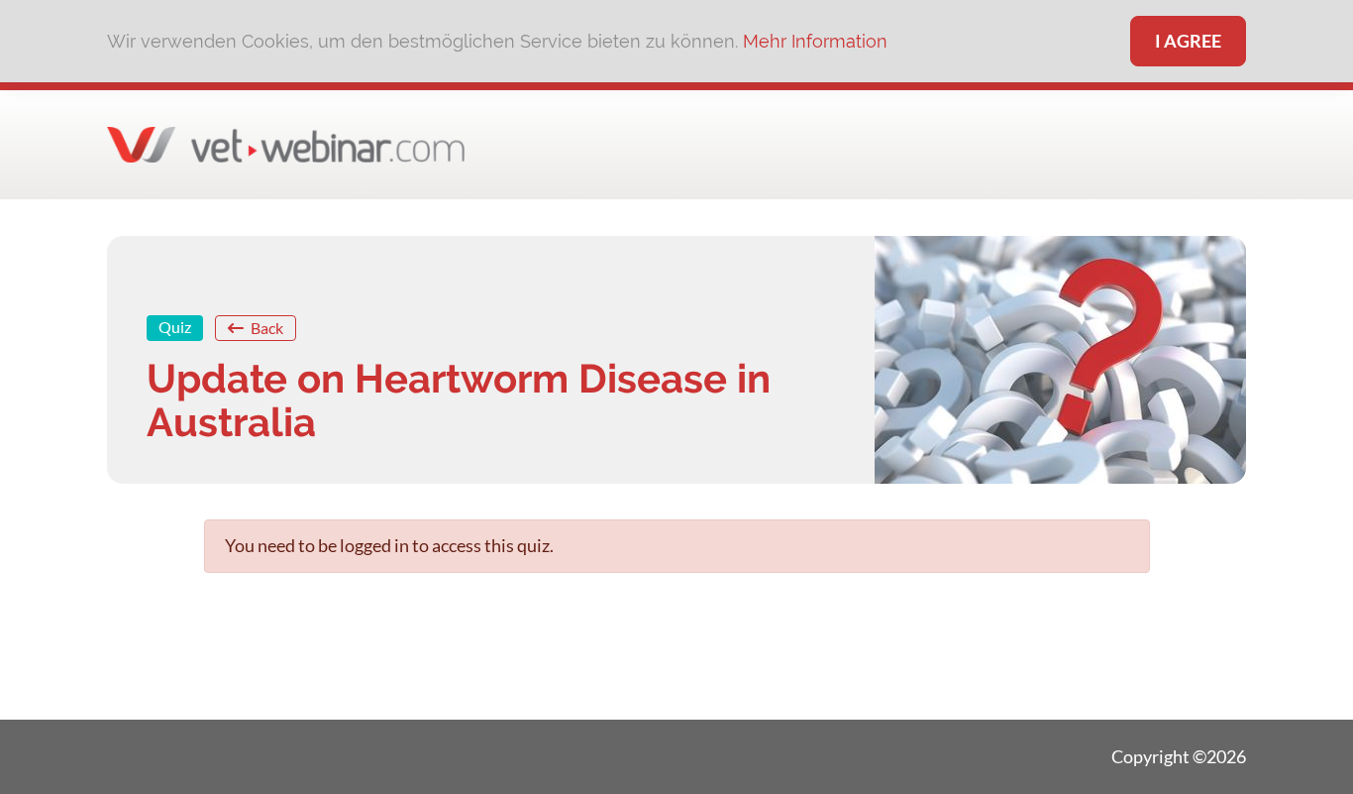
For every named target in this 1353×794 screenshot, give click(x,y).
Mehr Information (815, 41)
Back (265, 327)
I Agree (1188, 41)
